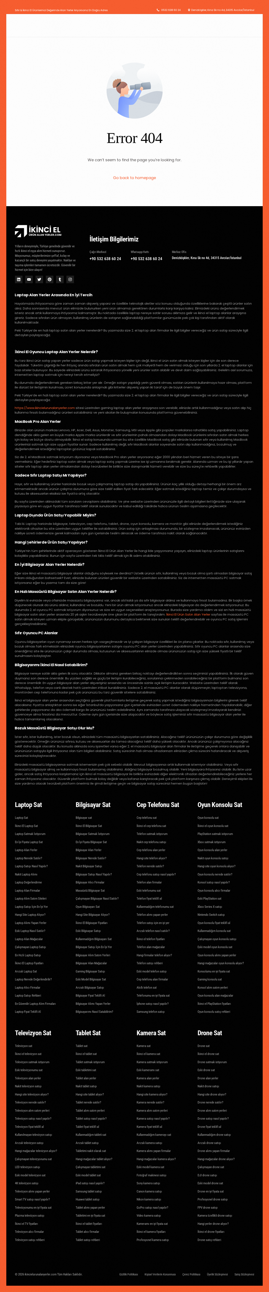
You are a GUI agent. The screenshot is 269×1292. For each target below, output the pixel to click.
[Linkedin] (18, 279)
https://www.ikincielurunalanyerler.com (45, 408)
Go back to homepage (134, 177)
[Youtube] (29, 279)
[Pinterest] (49, 279)
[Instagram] (70, 279)
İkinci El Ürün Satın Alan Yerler (188, 614)
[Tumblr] (60, 279)
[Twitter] (39, 279)
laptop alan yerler (127, 408)
